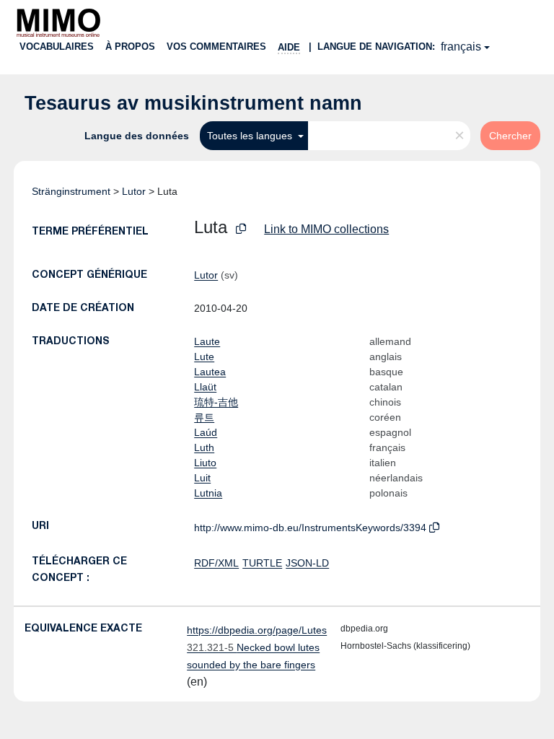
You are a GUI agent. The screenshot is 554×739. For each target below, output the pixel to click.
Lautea (210, 371)
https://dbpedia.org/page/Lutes (257, 630)
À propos (130, 46)
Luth (204, 447)
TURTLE (262, 563)
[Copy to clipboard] (241, 229)
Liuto (205, 462)
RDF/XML (216, 563)
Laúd (205, 432)
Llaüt (205, 387)
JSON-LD (307, 563)
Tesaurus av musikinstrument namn (193, 103)
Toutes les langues (251, 135)
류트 (204, 417)
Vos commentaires (216, 46)
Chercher (510, 135)
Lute (204, 356)
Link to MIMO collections (326, 229)
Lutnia (208, 493)
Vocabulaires (56, 46)
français (461, 46)
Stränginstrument (71, 191)
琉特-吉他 (216, 402)
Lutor (134, 191)
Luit (202, 478)
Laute (207, 341)
